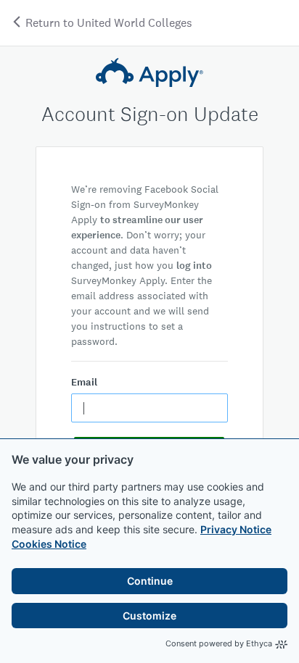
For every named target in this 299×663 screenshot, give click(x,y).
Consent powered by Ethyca (218, 643)
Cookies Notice (49, 544)
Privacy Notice (235, 529)
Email (84, 382)
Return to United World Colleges (107, 22)
